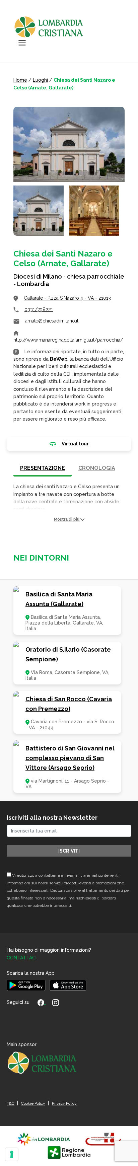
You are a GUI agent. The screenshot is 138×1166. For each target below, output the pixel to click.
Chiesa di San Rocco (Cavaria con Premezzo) (68, 704)
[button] (69, 519)
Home (20, 80)
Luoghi (40, 80)
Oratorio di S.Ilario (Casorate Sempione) (68, 654)
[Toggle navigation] (22, 43)
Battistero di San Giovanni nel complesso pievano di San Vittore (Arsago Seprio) (70, 758)
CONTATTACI (22, 957)
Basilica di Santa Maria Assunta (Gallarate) (58, 599)
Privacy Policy (64, 1103)
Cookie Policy (33, 1103)
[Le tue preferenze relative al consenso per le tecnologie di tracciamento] (11, 1154)
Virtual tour (75, 443)
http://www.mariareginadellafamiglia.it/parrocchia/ (68, 340)
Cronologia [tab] (96, 468)
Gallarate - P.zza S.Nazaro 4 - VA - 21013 (67, 298)
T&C (10, 1103)
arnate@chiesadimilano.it (51, 320)
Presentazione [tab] (42, 468)
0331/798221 (38, 309)
